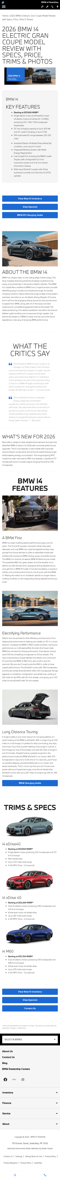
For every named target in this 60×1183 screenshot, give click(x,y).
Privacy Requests (10, 1163)
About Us (7, 1051)
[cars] (14, 1079)
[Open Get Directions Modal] (57, 7)
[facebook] (5, 1079)
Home (5, 15)
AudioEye (38, 1163)
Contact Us (30, 1008)
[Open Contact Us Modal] (45, 1175)
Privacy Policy (50, 1156)
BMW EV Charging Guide (30, 215)
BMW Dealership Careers (16, 1068)
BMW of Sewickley (38, 1137)
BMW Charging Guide (30, 783)
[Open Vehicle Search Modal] (42, 7)
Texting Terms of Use (33, 1156)
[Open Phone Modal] (52, 7)
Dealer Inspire (47, 1148)
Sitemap (18, 1156)
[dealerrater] (23, 1079)
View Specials (30, 206)
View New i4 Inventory (30, 198)
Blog (4, 1063)
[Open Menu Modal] (3, 7)
